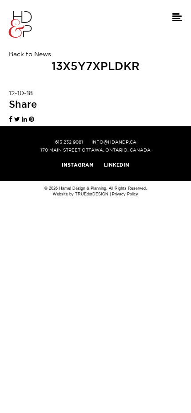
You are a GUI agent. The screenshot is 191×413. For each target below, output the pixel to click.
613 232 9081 (69, 142)
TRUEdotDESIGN (91, 194)
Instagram (78, 165)
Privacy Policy (125, 194)
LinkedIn (116, 165)
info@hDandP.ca (114, 142)
